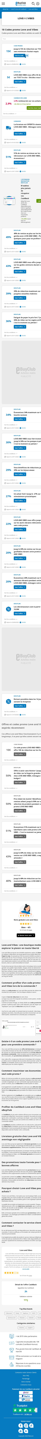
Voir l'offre (19, 82)
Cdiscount (9, 1313)
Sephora (25, 1313)
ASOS (33, 1313)
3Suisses (22, 1318)
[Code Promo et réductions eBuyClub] (20, 4)
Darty (17, 1313)
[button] (21, 55)
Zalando (31, 1318)
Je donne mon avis (25, 935)
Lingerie (30, 1328)
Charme (21, 1328)
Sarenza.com (12, 1318)
